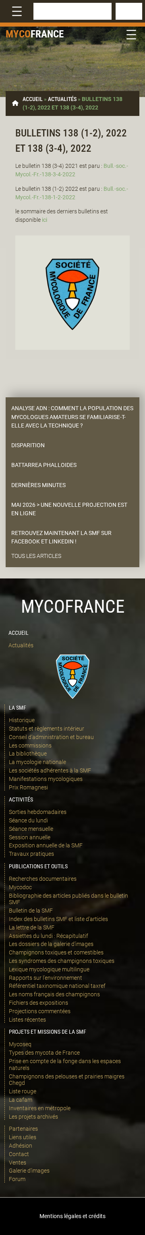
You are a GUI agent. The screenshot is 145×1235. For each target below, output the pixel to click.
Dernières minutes (38, 485)
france (47, 34)
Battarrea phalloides (44, 465)
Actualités (62, 99)
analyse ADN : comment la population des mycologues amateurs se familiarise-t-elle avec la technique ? (72, 416)
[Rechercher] (129, 11)
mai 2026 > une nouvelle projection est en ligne (69, 509)
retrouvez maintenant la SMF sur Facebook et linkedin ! (61, 537)
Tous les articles (36, 556)
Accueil (33, 99)
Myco (18, 34)
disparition (28, 445)
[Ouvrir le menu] (17, 11)
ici (44, 220)
